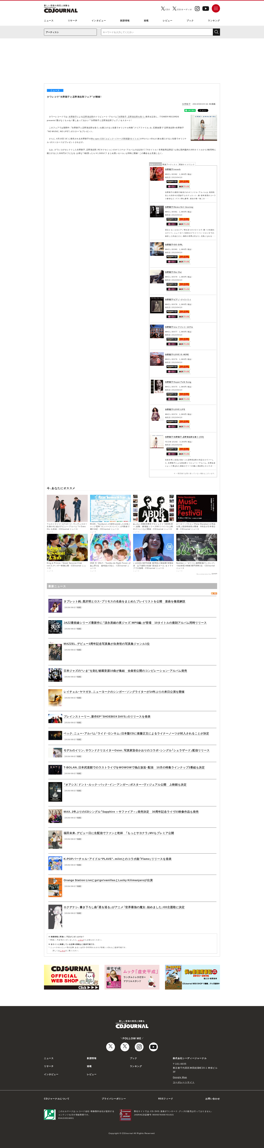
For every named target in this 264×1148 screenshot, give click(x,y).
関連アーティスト (170, 164)
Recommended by (204, 574)
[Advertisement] (132, 62)
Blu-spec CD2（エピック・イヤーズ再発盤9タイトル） (115, 138)
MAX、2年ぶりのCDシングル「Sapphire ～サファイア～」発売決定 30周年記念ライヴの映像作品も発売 (131, 811)
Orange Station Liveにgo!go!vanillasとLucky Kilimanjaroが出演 (108, 880)
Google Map (180, 1077)
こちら (80, 940)
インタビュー (99, 20)
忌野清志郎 (88, 116)
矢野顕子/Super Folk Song (178, 382)
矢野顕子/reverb (173, 169)
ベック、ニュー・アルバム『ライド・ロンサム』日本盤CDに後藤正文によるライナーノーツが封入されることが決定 (136, 733)
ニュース (49, 20)
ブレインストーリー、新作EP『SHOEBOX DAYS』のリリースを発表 (107, 716)
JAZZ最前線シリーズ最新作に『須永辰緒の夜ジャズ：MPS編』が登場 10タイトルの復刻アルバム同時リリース (135, 622)
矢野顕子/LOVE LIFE (175, 409)
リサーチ (72, 20)
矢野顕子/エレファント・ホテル (179, 327)
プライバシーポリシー (114, 1098)
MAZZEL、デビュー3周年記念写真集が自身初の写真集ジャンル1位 (107, 644)
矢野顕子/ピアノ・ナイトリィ (178, 299)
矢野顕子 (186, 103)
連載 (146, 20)
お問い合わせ (212, 1098)
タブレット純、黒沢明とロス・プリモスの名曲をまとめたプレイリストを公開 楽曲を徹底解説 (124, 601)
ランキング (214, 20)
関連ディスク (155, 164)
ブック (190, 20)
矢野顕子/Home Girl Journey (179, 207)
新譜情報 (125, 20)
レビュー (167, 20)
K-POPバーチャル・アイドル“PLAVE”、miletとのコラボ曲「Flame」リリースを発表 (118, 859)
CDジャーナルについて (57, 1098)
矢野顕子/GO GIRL (174, 244)
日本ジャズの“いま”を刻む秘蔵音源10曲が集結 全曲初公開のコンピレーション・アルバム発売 (125, 670)
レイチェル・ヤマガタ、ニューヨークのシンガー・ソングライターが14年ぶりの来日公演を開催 (124, 692)
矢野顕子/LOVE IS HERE (177, 354)
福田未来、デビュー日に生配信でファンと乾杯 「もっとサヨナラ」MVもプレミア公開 (119, 833)
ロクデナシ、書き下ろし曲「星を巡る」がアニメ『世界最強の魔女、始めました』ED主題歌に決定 (124, 907)
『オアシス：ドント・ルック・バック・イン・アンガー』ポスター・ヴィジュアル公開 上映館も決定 (125, 784)
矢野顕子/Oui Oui (173, 272)
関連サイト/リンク (187, 164)
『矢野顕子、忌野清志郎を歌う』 (131, 116)
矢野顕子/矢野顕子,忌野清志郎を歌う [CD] (184, 436)
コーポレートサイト (184, 1082)
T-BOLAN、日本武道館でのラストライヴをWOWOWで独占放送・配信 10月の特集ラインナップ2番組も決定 (134, 767)
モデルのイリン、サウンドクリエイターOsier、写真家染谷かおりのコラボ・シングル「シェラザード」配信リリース (137, 750)
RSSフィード (165, 1098)
